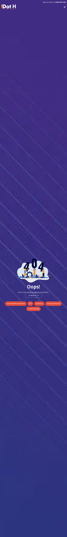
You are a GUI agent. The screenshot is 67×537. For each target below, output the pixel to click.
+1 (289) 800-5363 (60, 2)
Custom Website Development (16, 303)
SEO (30, 303)
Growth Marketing (33, 309)
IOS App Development (53, 303)
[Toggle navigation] (64, 7)
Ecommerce (39, 303)
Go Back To (33, 295)
